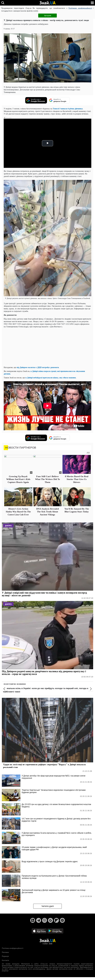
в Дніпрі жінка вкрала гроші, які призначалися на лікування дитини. (44, 372)
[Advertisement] (47, 347)
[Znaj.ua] (47, 3)
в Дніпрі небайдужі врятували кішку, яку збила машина (50, 377)
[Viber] (44, 920)
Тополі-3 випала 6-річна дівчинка (68, 108)
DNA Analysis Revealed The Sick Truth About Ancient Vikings (47, 512)
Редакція (5, 956)
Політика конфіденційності (12, 948)
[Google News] (50, 920)
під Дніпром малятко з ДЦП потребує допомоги (38, 367)
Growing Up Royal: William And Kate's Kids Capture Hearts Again (18, 479)
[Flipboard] (56, 920)
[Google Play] (55, 931)
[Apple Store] (39, 931)
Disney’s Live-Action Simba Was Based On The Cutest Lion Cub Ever (18, 512)
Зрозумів (47, 16)
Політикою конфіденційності (80, 8)
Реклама (5, 952)
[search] (3, 3)
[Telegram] (38, 920)
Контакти (5, 960)
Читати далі (47, 906)
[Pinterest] (62, 920)
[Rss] (32, 920)
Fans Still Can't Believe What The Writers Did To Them (47, 479)
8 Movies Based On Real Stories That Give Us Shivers (76, 479)
